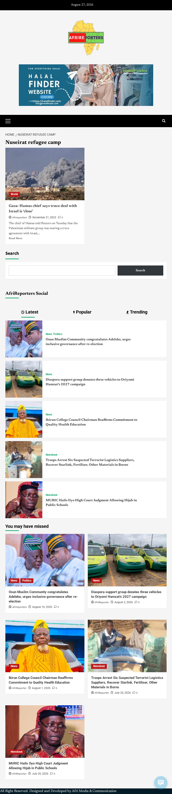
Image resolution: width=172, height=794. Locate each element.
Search (12, 253)
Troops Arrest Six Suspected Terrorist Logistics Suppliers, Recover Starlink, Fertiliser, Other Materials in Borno (127, 682)
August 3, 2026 (123, 602)
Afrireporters (19, 217)
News (49, 334)
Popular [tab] (83, 312)
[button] (9, 120)
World (14, 194)
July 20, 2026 (122, 692)
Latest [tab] (31, 312)
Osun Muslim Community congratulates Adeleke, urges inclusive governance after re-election (43, 596)
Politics (57, 334)
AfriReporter (102, 602)
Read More (15, 238)
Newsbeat (51, 454)
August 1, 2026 (41, 688)
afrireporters (19, 607)
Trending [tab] (138, 312)
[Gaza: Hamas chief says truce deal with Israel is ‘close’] (44, 174)
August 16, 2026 (42, 607)
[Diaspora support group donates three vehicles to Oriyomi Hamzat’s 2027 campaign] (23, 379)
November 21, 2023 (44, 217)
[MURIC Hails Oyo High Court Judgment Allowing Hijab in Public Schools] (23, 499)
